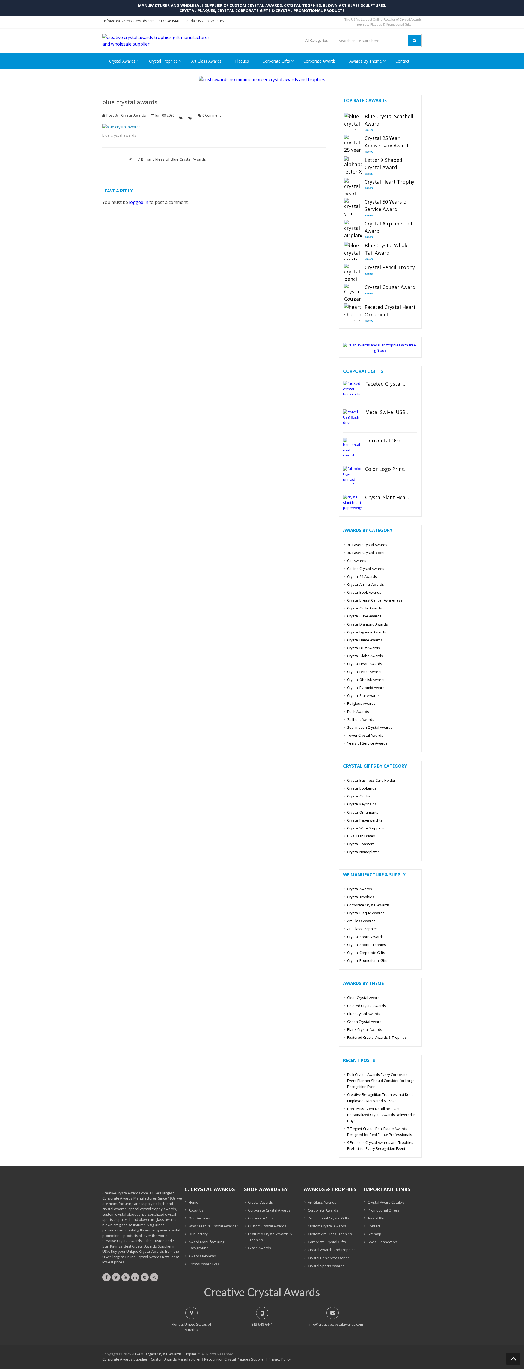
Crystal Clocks (358, 796)
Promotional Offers (383, 1210)
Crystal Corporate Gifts (366, 952)
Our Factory (198, 1233)
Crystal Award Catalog (386, 1202)
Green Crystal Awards (365, 1021)
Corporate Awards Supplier (124, 1359)
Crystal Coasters (360, 843)
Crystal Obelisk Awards (366, 679)
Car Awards (356, 560)
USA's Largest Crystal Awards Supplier (164, 1354)
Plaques (242, 61)
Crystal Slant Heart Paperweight (387, 498)
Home (193, 1202)
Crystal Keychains (362, 804)
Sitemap (374, 1233)
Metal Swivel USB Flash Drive (387, 412)
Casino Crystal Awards (365, 568)
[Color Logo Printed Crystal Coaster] (352, 475)
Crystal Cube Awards (364, 616)
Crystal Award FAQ (204, 1263)
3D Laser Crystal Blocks (366, 552)
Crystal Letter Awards (364, 671)
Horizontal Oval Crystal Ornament (387, 441)
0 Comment (211, 115)
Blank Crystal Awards (364, 1029)
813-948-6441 (169, 21)
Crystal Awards (122, 61)
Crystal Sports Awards (365, 936)
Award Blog (377, 1218)
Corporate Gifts (276, 61)
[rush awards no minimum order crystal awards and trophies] (262, 79)
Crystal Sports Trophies (366, 944)
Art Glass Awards (206, 61)
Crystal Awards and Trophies (332, 1249)
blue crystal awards (129, 102)
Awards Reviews (202, 1256)
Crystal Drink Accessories (329, 1257)
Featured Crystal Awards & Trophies (377, 1037)
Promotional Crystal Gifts (328, 1218)
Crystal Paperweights (364, 820)
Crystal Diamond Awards (367, 624)
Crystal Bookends (361, 788)
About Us (196, 1210)
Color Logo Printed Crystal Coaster (387, 469)
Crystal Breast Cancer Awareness (375, 600)
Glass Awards (259, 1247)
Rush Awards (358, 711)
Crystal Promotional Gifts (367, 960)
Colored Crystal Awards (366, 1005)
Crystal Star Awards (363, 695)
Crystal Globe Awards (365, 655)
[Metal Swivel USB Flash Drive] (352, 418)
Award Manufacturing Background (206, 1244)
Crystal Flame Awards (365, 640)
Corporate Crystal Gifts (327, 1241)
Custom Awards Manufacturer (176, 1359)
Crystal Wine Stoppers (365, 828)
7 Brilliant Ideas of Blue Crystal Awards (172, 159)
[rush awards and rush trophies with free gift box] (380, 350)
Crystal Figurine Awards (366, 632)
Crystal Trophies (163, 61)
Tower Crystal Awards (365, 735)
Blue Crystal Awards (363, 1013)
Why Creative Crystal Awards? (213, 1226)
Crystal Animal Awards (365, 584)
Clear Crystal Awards (364, 997)
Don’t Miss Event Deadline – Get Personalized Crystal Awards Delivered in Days (381, 1114)
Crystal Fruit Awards (363, 647)
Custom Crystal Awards (267, 1226)
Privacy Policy (280, 1359)
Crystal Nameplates (363, 851)
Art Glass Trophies (362, 928)
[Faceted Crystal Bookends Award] (352, 390)
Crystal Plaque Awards (366, 912)
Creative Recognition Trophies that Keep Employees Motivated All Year (380, 1097)
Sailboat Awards (360, 719)
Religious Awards (361, 703)
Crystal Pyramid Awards (366, 687)
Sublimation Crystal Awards (369, 727)
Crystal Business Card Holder (371, 780)
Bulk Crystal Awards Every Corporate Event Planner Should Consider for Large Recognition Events (381, 1080)
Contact (402, 61)
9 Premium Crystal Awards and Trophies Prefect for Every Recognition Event (380, 1145)
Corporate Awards (319, 61)
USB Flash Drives (361, 836)
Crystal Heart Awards (364, 663)
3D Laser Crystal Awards (367, 544)
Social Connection (382, 1241)
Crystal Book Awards (364, 592)
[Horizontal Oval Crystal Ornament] (352, 447)
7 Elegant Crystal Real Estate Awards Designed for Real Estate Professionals (379, 1131)
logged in (138, 202)
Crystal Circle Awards (364, 608)
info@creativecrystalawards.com (129, 21)
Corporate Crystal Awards (368, 905)
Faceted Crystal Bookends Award (387, 384)
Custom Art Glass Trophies (330, 1233)
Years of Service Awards (367, 743)
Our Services (199, 1218)
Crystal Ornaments (362, 812)
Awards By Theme (365, 61)
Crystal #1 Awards (362, 576)
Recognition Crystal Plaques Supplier (234, 1359)
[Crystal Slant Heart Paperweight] (352, 503)
